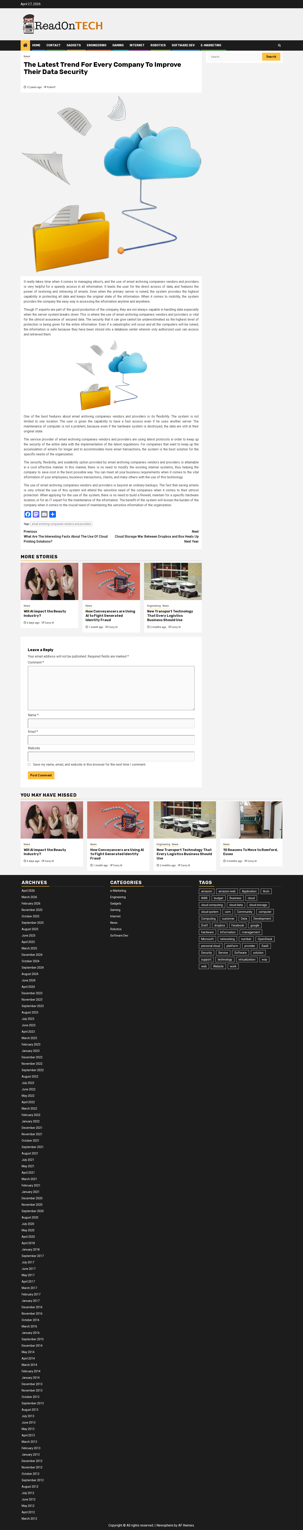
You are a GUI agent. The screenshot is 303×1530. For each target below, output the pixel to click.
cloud (251, 898)
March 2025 (29, 948)
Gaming (118, 45)
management (251, 932)
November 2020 (32, 1204)
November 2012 (32, 1467)
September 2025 (33, 922)
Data (244, 918)
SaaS (265, 946)
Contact (53, 45)
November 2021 (32, 1134)
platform (232, 946)
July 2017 (28, 1262)
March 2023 (29, 1038)
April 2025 (28, 942)
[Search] (279, 45)
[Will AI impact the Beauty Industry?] (49, 581)
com (228, 911)
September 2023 (33, 1006)
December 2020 (32, 1198)
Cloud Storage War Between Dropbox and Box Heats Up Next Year (157, 536)
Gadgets (74, 45)
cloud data (236, 905)
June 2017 (28, 1268)
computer (265, 911)
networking (227, 939)
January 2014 (31, 1377)
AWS (204, 898)
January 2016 (31, 1332)
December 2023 (32, 993)
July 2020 (28, 1224)
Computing (208, 918)
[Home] (25, 46)
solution (258, 952)
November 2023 (32, 999)
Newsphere (164, 1525)
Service (223, 952)
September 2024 (33, 967)
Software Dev (183, 45)
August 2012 (30, 1486)
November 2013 (32, 1390)
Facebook (237, 925)
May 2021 (28, 1166)
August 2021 (30, 1153)
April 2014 (28, 1358)
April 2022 (28, 1102)
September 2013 (33, 1403)
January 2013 (31, 1454)
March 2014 (29, 1364)
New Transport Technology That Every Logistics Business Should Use (170, 615)
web (204, 966)
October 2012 (30, 1473)
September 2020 (33, 1211)
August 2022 (30, 1076)
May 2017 (28, 1275)
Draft (204, 925)
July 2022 (28, 1083)
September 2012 (33, 1480)
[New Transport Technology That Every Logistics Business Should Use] (173, 581)
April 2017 (28, 1281)
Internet (137, 45)
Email (33, 732)
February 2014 (31, 1371)
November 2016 (32, 1313)
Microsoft (207, 939)
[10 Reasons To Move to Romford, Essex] (251, 820)
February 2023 (31, 1044)
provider (249, 946)
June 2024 (28, 980)
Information (228, 932)
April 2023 (28, 1031)
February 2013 (31, 1448)
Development (262, 918)
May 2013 (28, 1429)
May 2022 (28, 1095)
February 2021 (31, 1185)
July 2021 (28, 1159)
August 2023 (30, 1012)
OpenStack (265, 939)
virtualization (246, 959)
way (264, 959)
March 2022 (29, 1108)
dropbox (219, 925)
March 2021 (29, 1179)
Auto (266, 891)
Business (235, 898)
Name (33, 715)
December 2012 (32, 1461)
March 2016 (29, 1326)
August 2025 (30, 929)
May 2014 (28, 1352)
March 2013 (29, 1441)
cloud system (209, 911)
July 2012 (28, 1493)
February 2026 (31, 903)
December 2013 (32, 1384)
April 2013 (28, 1435)
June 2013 (28, 1422)
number (246, 939)
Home (36, 45)
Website (34, 748)
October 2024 (30, 961)
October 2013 (30, 1397)
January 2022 (31, 1121)
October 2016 (30, 1320)
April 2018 (28, 1243)
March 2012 (29, 1518)
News (27, 56)
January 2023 (31, 1051)
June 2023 (28, 1025)
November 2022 (32, 1063)
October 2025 (30, 916)
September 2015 (33, 1339)
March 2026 (29, 897)
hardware (207, 932)
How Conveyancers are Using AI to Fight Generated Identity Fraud (110, 615)
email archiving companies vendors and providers (61, 523)
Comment (36, 662)
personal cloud (210, 946)
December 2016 (32, 1307)
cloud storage (258, 905)
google (254, 925)
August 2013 (30, 1409)
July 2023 (28, 1018)
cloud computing (212, 905)
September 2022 (33, 1070)
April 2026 (28, 890)
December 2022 (32, 1057)
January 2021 (31, 1191)
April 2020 (28, 1236)
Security (206, 952)
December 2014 (32, 1345)
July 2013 (28, 1416)
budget (218, 898)
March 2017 (29, 1288)
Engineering (96, 45)
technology (225, 959)
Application (249, 891)
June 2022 (28, 1089)
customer (228, 918)
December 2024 (32, 954)
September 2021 (33, 1147)
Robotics (158, 45)
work (233, 966)
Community (244, 911)
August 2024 (30, 974)
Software (240, 952)
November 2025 (32, 910)
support (206, 959)
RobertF (51, 87)
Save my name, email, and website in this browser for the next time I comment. (89, 764)
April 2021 (28, 1172)
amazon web (227, 891)
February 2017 (31, 1294)
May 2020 (28, 1230)
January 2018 (31, 1249)
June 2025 (28, 935)
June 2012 (28, 1499)
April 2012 (28, 1512)
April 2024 (28, 986)
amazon (206, 891)
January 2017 (31, 1300)
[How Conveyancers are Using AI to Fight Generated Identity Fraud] (111, 581)
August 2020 (30, 1217)
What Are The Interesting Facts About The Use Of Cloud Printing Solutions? (66, 536)
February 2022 (31, 1115)
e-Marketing (211, 45)
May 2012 (28, 1505)
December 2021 (32, 1127)
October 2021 (30, 1140)
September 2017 (33, 1256)
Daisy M (49, 622)
